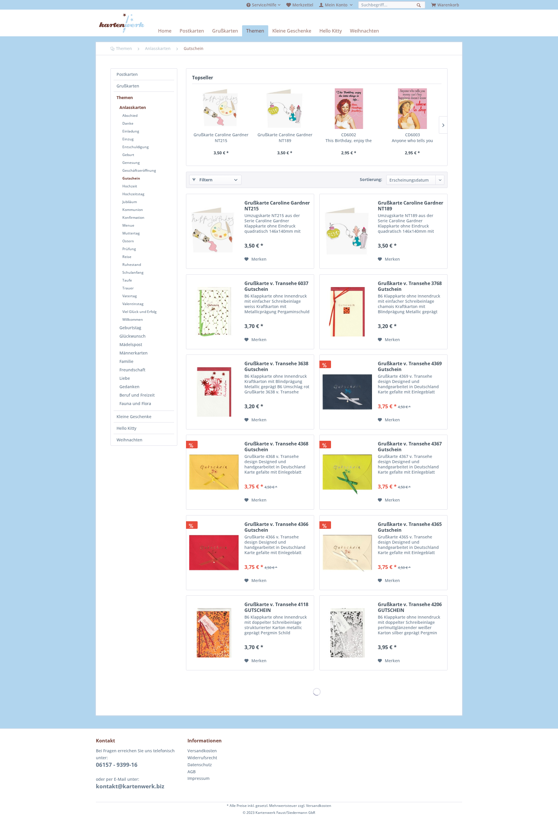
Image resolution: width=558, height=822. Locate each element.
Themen (125, 97)
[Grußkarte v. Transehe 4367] (347, 472)
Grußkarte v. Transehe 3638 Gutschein (276, 366)
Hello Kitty (126, 428)
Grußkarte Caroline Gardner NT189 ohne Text (284, 138)
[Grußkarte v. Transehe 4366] (214, 552)
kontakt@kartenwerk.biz (130, 786)
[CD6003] (412, 108)
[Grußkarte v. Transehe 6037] (214, 311)
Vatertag (129, 295)
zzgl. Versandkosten (314, 805)
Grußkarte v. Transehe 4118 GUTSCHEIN (276, 607)
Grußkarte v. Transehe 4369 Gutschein (410, 366)
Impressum (198, 778)
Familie (126, 361)
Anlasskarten (132, 107)
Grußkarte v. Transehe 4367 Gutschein (410, 446)
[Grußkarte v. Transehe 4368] (214, 472)
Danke (127, 123)
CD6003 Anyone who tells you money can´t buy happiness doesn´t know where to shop (412, 138)
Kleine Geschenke (134, 416)
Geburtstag (130, 327)
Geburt (128, 154)
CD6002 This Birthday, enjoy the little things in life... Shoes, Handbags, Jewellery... (349, 138)
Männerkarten (133, 353)
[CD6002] (348, 108)
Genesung (131, 162)
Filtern (205, 179)
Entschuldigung (135, 146)
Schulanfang (133, 272)
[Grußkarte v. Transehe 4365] (347, 552)
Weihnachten (129, 440)
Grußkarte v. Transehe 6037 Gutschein (276, 286)
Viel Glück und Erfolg (139, 311)
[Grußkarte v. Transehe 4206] (347, 632)
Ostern (128, 241)
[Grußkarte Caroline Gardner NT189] (285, 108)
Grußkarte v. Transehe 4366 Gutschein (276, 527)
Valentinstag (133, 303)
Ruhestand (131, 264)
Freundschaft (132, 370)
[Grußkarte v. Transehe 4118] (214, 632)
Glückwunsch (132, 336)
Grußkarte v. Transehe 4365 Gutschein (410, 527)
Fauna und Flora (135, 403)
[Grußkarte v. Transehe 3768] (347, 311)
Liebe (124, 378)
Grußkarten (128, 86)
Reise (126, 256)
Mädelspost (130, 344)
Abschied (129, 115)
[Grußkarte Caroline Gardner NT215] (221, 108)
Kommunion (132, 209)
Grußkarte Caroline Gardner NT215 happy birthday (221, 138)
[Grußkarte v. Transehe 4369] (347, 392)
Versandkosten (202, 750)
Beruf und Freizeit (137, 395)
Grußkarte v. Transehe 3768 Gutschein (410, 286)
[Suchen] (419, 4)
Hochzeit (129, 186)
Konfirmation (133, 217)
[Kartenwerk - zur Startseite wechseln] (121, 23)
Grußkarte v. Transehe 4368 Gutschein (276, 446)
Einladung (130, 131)
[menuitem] (263, 4)
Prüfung (129, 248)
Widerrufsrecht (202, 757)
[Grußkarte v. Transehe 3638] (214, 392)
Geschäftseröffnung (139, 170)
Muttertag (131, 233)
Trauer (128, 288)
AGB (191, 771)
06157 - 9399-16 (116, 765)
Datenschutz (199, 764)
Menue (128, 225)
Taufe (127, 280)
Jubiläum (129, 201)
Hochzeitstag (133, 193)
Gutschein (131, 178)
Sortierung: (371, 179)
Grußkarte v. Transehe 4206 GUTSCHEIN (410, 607)
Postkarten (127, 74)
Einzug (128, 139)
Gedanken (129, 386)
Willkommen (132, 319)
